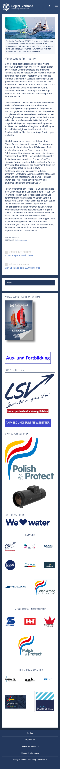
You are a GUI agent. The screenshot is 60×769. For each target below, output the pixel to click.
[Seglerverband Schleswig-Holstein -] (17, 9)
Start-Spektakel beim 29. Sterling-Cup (22, 268)
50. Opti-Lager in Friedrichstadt (19, 255)
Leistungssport (21, 240)
